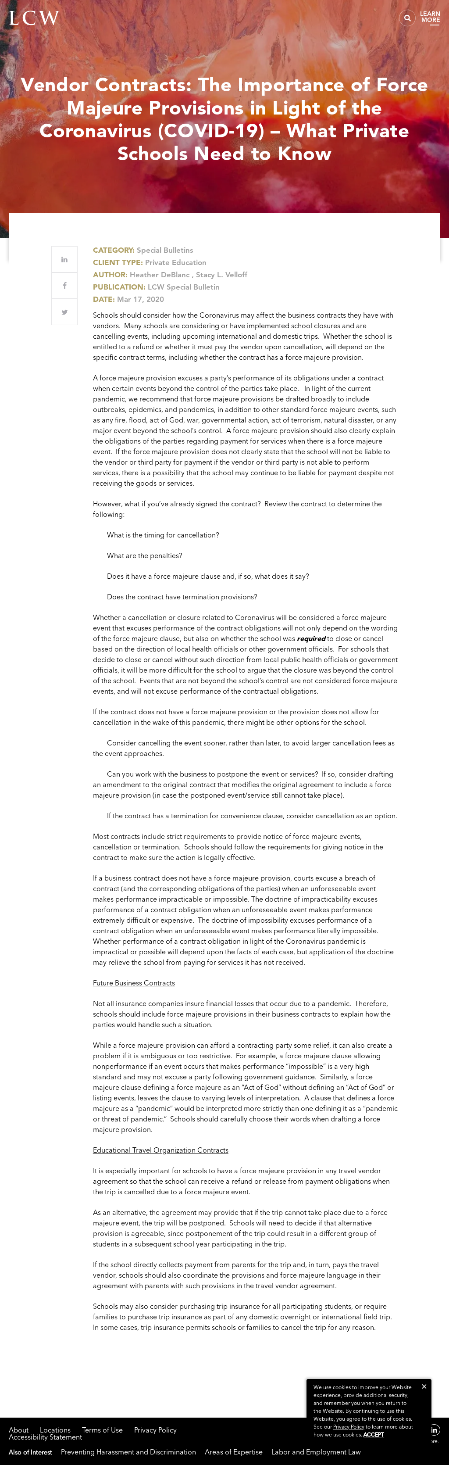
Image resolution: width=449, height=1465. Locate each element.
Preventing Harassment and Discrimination (128, 1451)
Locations (55, 1430)
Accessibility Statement (45, 1437)
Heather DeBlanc (159, 274)
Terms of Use (102, 1430)
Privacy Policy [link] (348, 1426)
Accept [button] (373, 1434)
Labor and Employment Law (316, 1451)
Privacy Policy (155, 1430)
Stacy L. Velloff (221, 274)
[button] (424, 1386)
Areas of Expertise (234, 1451)
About (19, 1430)
